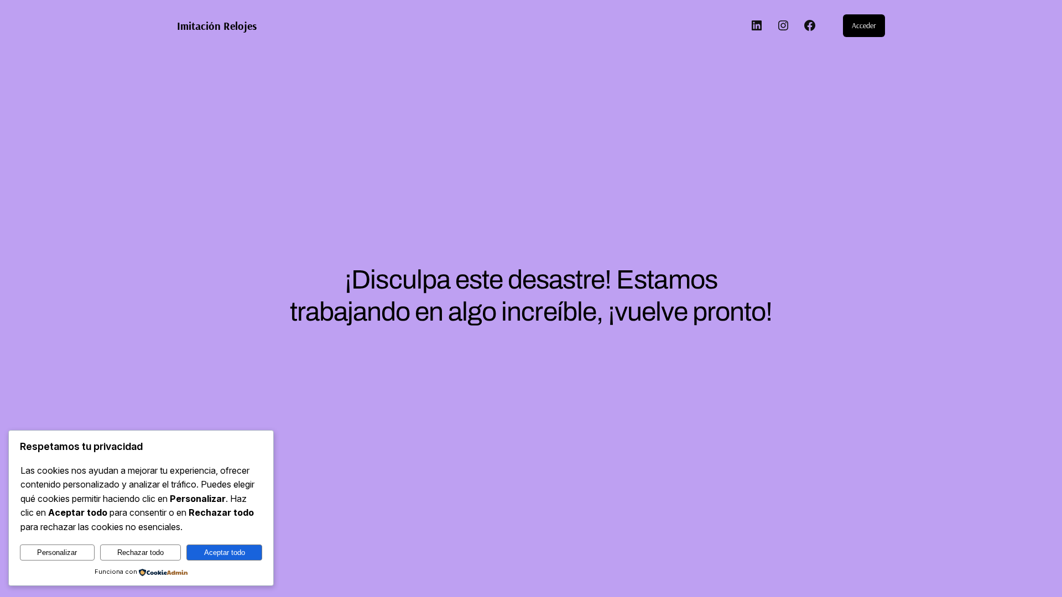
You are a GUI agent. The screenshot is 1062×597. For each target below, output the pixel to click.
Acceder (864, 25)
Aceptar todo (224, 552)
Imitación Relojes (217, 26)
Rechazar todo (140, 552)
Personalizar (57, 552)
